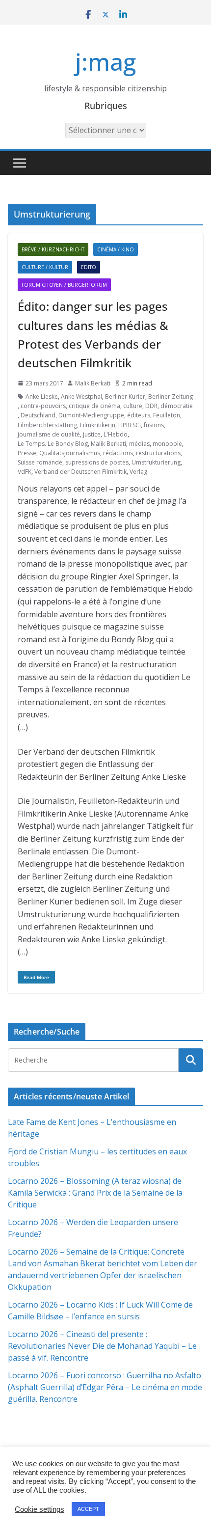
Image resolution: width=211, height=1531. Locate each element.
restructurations (158, 453)
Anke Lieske (42, 396)
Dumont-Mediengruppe (91, 415)
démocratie (176, 406)
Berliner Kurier (125, 396)
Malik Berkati (92, 383)
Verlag (138, 471)
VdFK (24, 471)
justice (92, 434)
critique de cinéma (94, 406)
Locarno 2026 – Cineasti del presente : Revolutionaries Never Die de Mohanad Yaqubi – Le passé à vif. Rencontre (102, 1346)
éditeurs (138, 415)
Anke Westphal (81, 396)
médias (139, 443)
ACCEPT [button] (88, 1509)
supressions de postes (97, 462)
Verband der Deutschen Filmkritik (80, 471)
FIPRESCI (129, 425)
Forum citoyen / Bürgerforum (64, 284)
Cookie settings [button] (39, 1509)
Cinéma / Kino (115, 249)
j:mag (105, 62)
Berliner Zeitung (170, 396)
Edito (88, 267)
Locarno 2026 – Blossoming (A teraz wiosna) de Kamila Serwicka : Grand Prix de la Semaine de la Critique (95, 1193)
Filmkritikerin (97, 425)
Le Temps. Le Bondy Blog (53, 443)
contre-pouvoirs (43, 406)
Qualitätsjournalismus (69, 453)
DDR (151, 406)
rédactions (118, 453)
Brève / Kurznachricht (53, 249)
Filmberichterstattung (47, 425)
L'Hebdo (116, 434)
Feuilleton (166, 415)
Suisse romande (40, 462)
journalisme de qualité (49, 434)
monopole (167, 443)
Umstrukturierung (156, 462)
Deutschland (38, 415)
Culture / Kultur (45, 267)
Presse (27, 453)
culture (132, 406)
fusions (154, 425)
